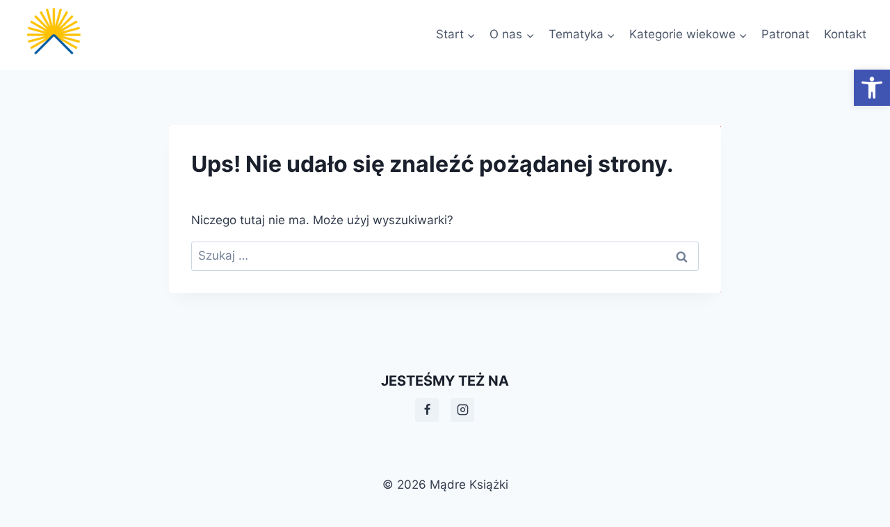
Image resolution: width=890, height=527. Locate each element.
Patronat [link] (785, 34)
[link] (872, 88)
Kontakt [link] (845, 34)
